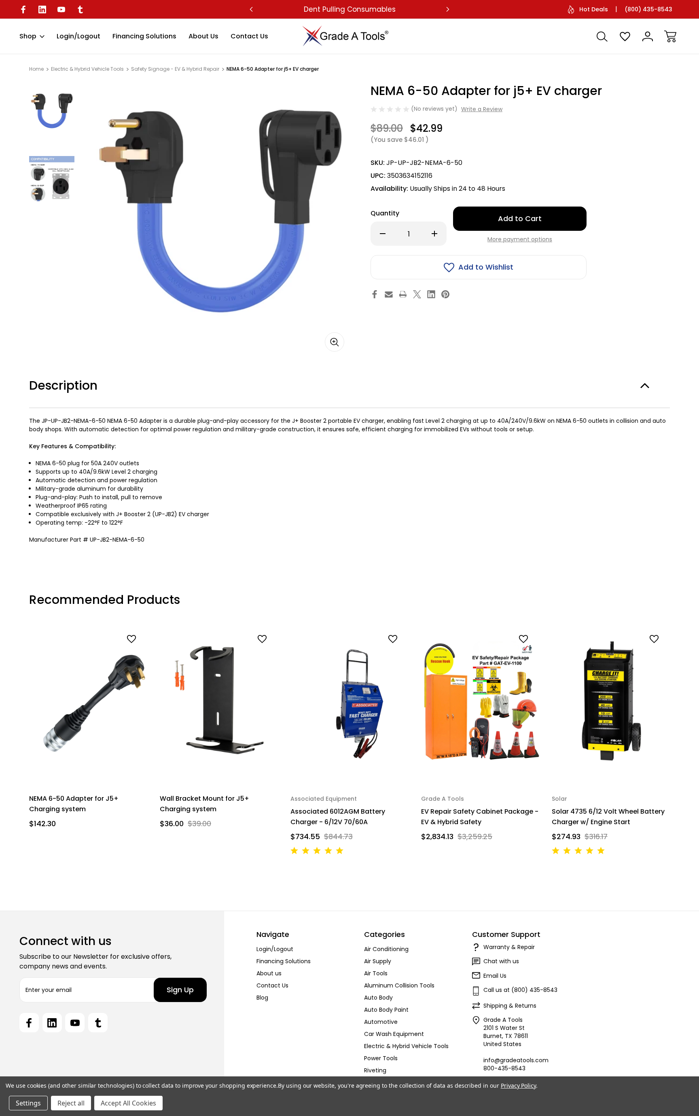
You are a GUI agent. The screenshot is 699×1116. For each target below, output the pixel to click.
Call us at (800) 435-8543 (520, 990)
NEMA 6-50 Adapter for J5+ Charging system (74, 803)
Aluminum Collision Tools (399, 985)
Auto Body (378, 998)
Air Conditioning (386, 949)
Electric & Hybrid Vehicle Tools (406, 1046)
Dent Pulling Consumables (350, 9)
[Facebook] (23, 9)
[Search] (602, 36)
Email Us (494, 976)
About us (203, 36)
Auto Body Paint (386, 1010)
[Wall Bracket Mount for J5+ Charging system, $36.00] (219, 701)
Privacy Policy (518, 1085)
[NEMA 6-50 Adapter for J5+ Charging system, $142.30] (88, 701)
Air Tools (376, 973)
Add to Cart (89, 762)
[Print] (403, 294)
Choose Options (481, 762)
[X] (417, 294)
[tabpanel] (51, 111)
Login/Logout (78, 36)
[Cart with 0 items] (670, 36)
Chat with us (501, 961)
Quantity (385, 213)
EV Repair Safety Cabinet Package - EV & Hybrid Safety (479, 816)
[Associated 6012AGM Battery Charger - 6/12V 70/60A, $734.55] (350, 701)
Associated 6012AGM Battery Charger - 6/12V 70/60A (337, 816)
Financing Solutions (144, 36)
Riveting (375, 1070)
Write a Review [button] (481, 109)
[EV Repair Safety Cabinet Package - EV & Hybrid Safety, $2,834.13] (480, 701)
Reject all (71, 1103)
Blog (262, 998)
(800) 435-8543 (648, 9)
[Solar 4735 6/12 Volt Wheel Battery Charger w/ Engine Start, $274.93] (611, 701)
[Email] (389, 294)
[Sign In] (647, 36)
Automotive (381, 1022)
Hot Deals (593, 9)
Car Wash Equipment (394, 1034)
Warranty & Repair (509, 947)
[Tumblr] (80, 9)
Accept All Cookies (128, 1103)
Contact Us (249, 36)
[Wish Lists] (625, 36)
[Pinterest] (445, 294)
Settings (28, 1103)
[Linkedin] (42, 9)
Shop (27, 36)
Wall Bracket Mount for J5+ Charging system (204, 803)
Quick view (112, 653)
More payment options (519, 239)
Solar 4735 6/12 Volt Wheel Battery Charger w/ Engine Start (608, 816)
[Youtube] (61, 9)
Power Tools (381, 1058)
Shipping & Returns (509, 1006)
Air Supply (377, 961)
